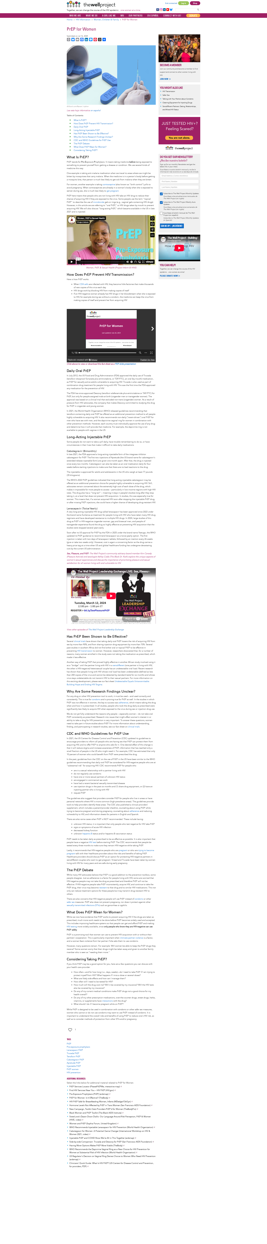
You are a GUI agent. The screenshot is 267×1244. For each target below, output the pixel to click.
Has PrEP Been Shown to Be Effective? (91, 133)
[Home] (104, 4)
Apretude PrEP (73, 1063)
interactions (107, 1001)
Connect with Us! (172, 15)
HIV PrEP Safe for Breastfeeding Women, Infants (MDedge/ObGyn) (100, 1101)
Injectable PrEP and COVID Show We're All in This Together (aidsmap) (101, 1138)
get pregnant (113, 191)
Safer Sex (166, 95)
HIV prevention (74, 1072)
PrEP (69, 1043)
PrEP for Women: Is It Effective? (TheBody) (88, 1098)
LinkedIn (164, 9)
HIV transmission (84, 651)
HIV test (92, 842)
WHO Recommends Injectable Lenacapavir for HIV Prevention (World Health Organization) (111, 1127)
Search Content (198, 9)
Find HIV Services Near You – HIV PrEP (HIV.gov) (91, 1090)
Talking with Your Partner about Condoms (178, 99)
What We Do (91, 15)
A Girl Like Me (109, 15)
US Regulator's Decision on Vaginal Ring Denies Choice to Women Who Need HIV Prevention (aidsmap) (112, 1158)
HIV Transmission (169, 91)
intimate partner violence (131, 938)
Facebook (157, 9)
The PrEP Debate (82, 143)
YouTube (167, 9)
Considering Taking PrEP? (85, 150)
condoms (96, 699)
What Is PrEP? (80, 120)
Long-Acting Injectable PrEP (87, 130)
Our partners (136, 15)
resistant (103, 887)
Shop (195, 3)
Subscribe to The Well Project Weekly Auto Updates (179, 203)
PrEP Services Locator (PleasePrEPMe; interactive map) (94, 1086)
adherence (123, 702)
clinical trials (79, 641)
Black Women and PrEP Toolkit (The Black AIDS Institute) (95, 1113)
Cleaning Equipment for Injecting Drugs (177, 103)
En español (153, 15)
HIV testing (72, 926)
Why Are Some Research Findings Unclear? (93, 137)
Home (69, 19)
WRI (122, 15)
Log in (183, 3)
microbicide (98, 202)
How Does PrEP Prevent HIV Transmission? (93, 123)
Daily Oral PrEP (81, 127)
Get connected (171, 3)
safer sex (71, 902)
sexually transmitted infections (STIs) (83, 905)
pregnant (123, 850)
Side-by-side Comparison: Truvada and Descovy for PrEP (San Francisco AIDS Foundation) (110, 1142)
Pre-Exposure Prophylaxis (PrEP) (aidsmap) (88, 1094)
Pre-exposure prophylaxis (78, 1047)
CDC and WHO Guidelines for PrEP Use (92, 140)
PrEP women (73, 1069)
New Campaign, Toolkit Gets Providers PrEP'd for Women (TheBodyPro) (102, 1109)
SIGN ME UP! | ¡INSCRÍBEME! (171, 226)
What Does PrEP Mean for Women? (90, 147)
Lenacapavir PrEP (75, 1050)
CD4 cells (84, 284)
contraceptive (109, 184)
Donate (193, 15)
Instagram (161, 9)
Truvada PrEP (73, 1053)
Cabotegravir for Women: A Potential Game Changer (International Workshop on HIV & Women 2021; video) (109, 1133)
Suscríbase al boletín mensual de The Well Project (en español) (179, 214)
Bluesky (171, 9)
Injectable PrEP (74, 1066)
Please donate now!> (170, 275)
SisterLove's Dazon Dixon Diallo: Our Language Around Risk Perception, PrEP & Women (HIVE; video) (110, 1118)
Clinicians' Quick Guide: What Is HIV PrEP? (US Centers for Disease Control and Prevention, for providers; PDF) (111, 1165)
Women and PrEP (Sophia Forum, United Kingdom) (93, 1123)
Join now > (165, 79)
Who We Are (75, 15)
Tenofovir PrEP (73, 1056)
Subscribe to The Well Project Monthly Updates (181, 194)
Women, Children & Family (106, 19)
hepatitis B (87, 833)
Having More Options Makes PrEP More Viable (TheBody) (96, 1145)
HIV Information (83, 19)
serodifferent (118, 665)
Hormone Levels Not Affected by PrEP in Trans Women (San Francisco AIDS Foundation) (109, 1105)
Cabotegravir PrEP (75, 1059)
